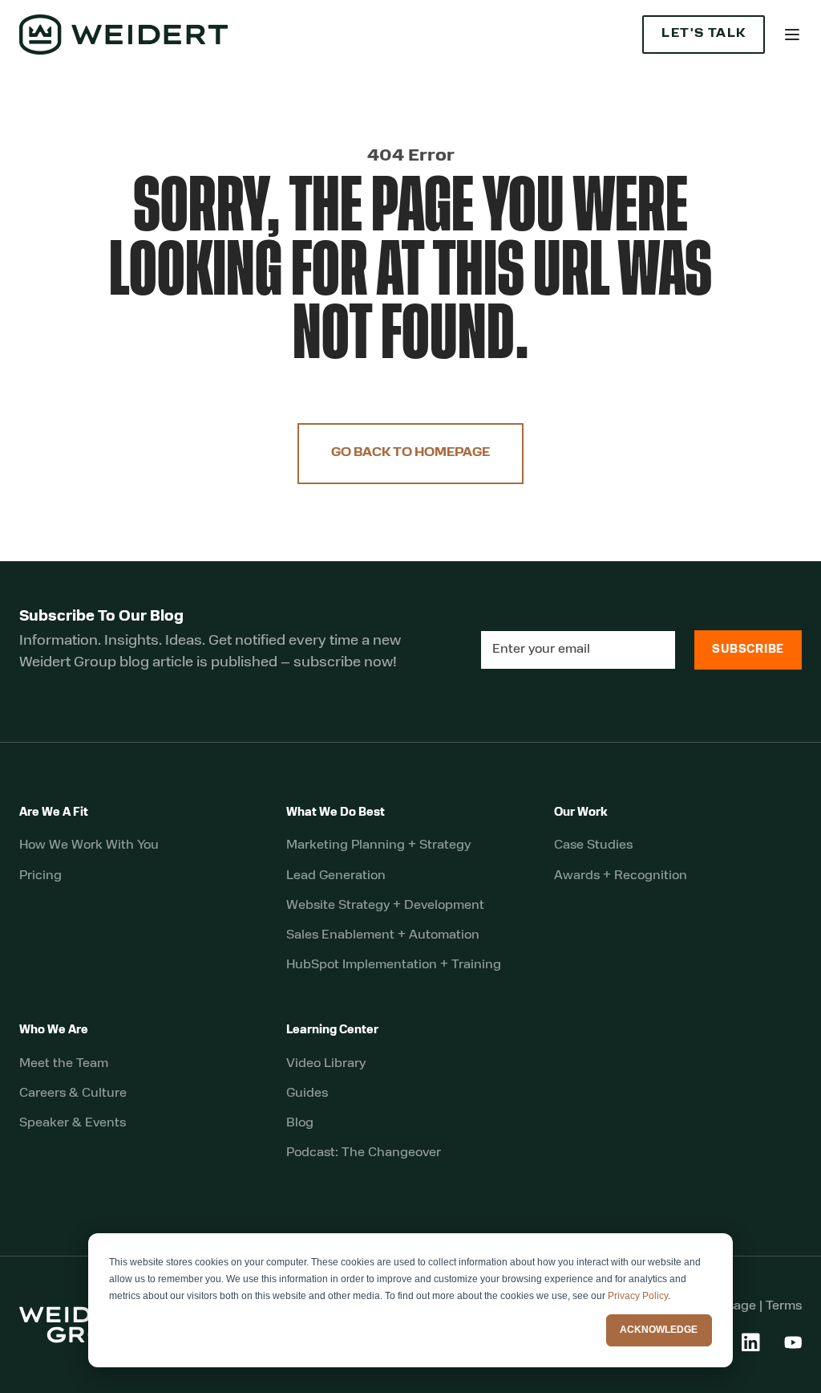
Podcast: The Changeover (363, 1153)
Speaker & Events (72, 1123)
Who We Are (53, 1030)
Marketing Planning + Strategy (378, 845)
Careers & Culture (73, 1093)
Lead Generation (336, 876)
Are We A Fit (53, 813)
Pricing (40, 876)
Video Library (326, 1063)
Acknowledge (659, 1329)
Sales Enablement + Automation (382, 935)
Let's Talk (703, 34)
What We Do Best (335, 813)
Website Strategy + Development (385, 905)
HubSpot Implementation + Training (393, 965)
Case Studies (593, 845)
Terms (784, 1306)
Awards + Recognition (620, 876)
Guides (307, 1093)
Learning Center (332, 1030)
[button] (792, 34)
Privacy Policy (638, 1295)
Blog (299, 1123)
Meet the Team (63, 1063)
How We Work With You (89, 845)
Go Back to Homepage (410, 453)
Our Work (581, 813)
